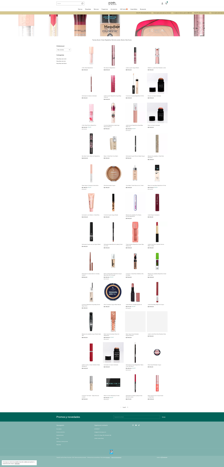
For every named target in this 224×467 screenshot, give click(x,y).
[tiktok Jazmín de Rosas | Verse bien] (139, 425)
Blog (57, 438)
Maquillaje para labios (61, 63)
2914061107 (97, 429)
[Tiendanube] (162, 457)
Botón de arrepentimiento (116, 457)
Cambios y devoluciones (62, 441)
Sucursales (59, 429)
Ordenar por (60, 46)
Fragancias (105, 9)
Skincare (96, 9)
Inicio (109, 22)
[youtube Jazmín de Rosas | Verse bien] (136, 425)
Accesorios (114, 9)
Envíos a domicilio (60, 432)
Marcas (80, 9)
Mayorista (58, 444)
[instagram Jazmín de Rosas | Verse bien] (133, 425)
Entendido (17, 463)
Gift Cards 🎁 (124, 9)
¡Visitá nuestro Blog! (99, 438)
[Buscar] (82, 3)
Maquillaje (88, 9)
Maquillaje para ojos (61, 61)
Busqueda (143, 9)
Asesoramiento (60, 435)
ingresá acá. (108, 457)
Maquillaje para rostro (61, 59)
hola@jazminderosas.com (100, 432)
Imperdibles (133, 9)
